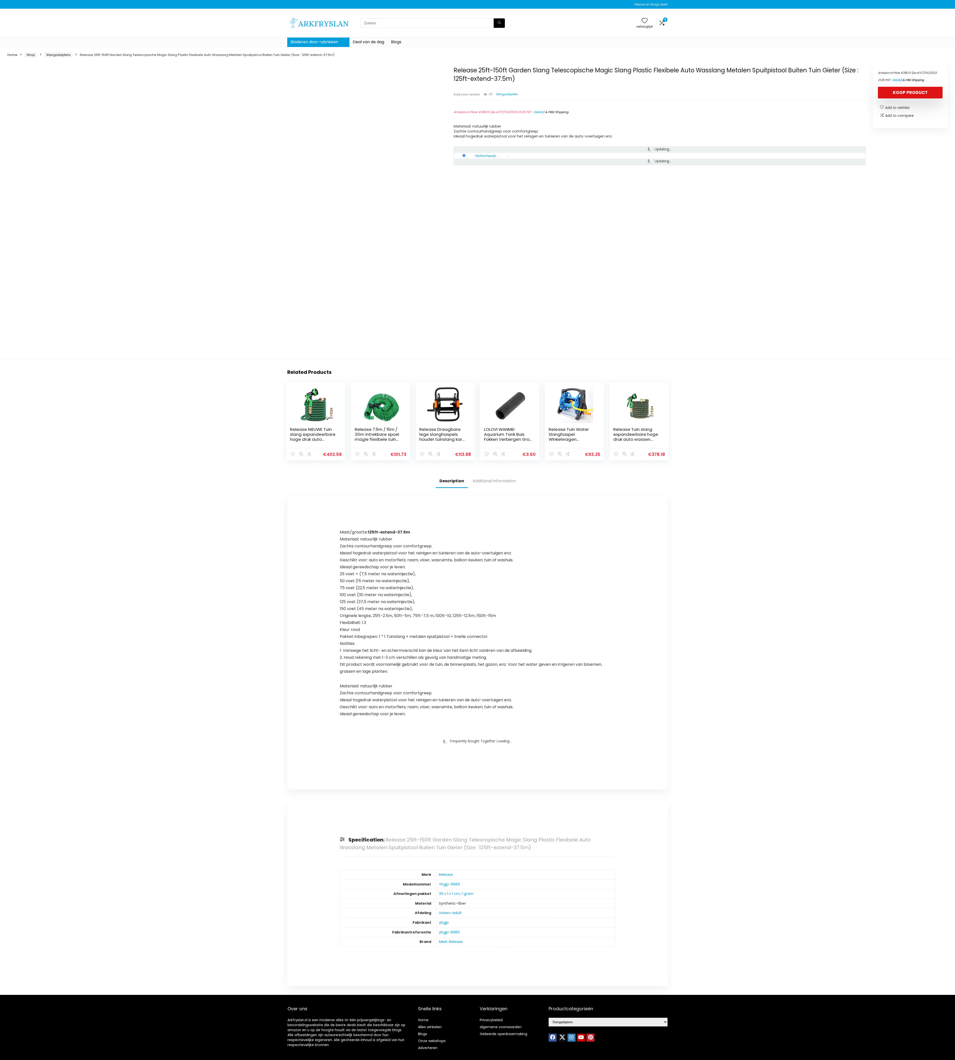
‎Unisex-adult (450, 912)
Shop (31, 54)
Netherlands (485, 155)
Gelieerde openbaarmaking (503, 1033)
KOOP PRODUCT (910, 92)
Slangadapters (58, 54)
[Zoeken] (499, 23)
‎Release (446, 874)
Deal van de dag (368, 42)
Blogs (396, 42)
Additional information (494, 481)
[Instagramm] (571, 1038)
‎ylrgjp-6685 (449, 932)
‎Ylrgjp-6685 (449, 884)
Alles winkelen (430, 1026)
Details (538, 112)
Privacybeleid (491, 1019)
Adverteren (427, 1047)
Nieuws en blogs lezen (651, 4)
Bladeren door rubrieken (314, 42)
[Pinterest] (590, 1038)
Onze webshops (432, 1040)
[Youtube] (581, 1038)
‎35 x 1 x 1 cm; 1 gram (456, 893)
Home (12, 54)
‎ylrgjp (444, 922)
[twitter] (562, 1038)
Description (451, 481)
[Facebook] (553, 1038)
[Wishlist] (645, 21)
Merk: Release (451, 941)
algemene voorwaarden (501, 1026)
